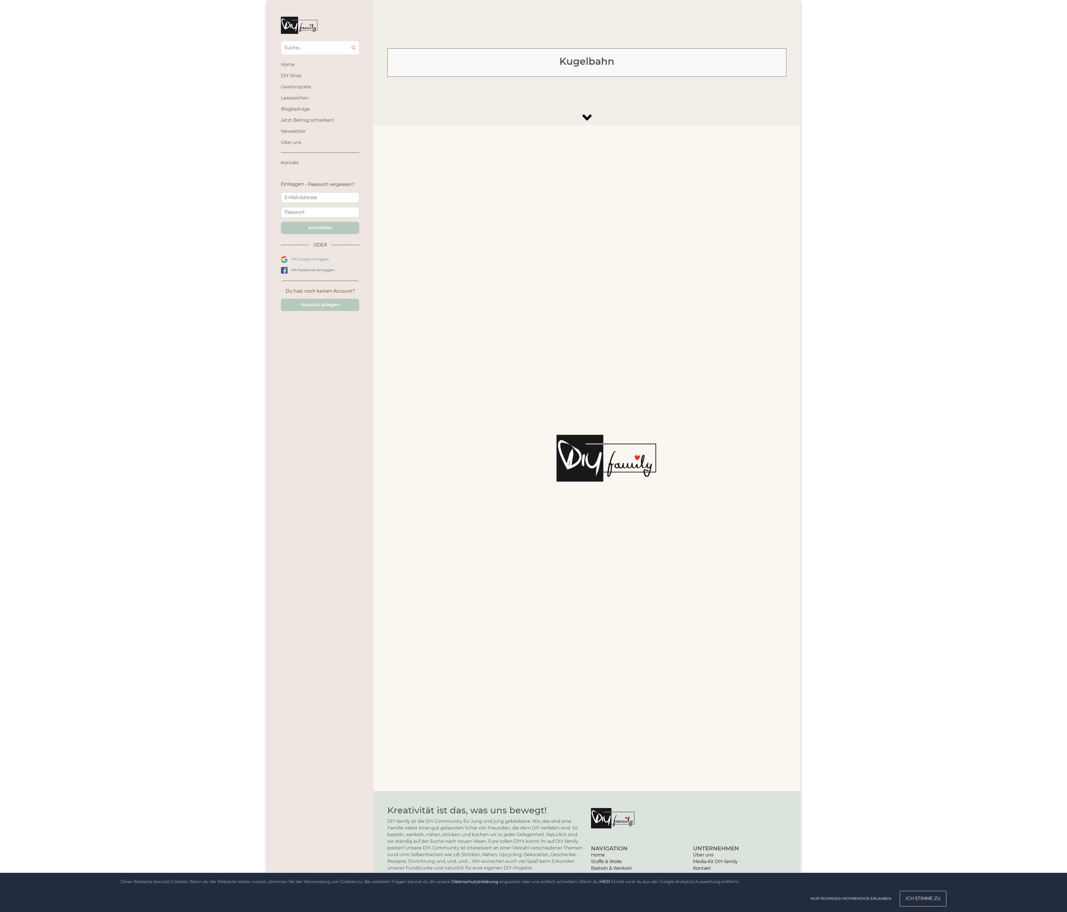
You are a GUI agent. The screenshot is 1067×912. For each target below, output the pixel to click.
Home (288, 64)
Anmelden (320, 227)
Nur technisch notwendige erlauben (851, 898)
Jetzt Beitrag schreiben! (307, 120)
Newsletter (293, 131)
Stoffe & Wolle (606, 861)
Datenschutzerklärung (475, 881)
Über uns (291, 142)
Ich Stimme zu (923, 898)
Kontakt (290, 162)
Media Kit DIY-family (715, 861)
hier (604, 881)
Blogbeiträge (295, 109)
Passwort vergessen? (331, 184)
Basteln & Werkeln (611, 868)
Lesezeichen (295, 98)
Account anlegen (320, 304)
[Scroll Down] (586, 117)
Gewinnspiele (296, 86)
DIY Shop (291, 75)
